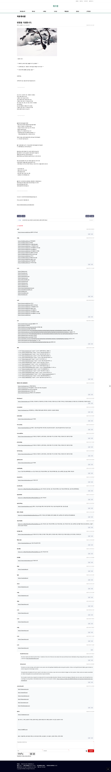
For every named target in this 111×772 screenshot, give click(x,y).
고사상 (55, 11)
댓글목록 (20, 225)
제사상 (33, 11)
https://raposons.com (23, 278)
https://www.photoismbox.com (25, 419)
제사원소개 (22, 11)
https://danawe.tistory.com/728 (25, 335)
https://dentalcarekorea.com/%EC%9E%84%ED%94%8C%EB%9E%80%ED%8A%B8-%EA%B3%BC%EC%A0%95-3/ (43, 332)
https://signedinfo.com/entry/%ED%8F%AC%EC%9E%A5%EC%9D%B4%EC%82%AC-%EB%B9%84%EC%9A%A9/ (43, 338)
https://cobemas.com (23, 283)
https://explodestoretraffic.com (25, 289)
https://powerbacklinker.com (24, 427)
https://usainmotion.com (23, 276)
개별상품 (66, 11)
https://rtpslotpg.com (23, 387)
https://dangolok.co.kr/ (23, 586)
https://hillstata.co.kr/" (27, 375)
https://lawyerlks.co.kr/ (23, 604)
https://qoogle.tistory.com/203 (25, 323)
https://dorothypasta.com (24, 392)
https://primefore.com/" (27, 369)
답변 (92, 216)
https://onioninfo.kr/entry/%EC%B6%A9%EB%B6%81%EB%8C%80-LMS (34, 342)
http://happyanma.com (23, 689)
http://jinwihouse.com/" (27, 355)
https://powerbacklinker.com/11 (25, 506)
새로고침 (34, 754)
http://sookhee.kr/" (26, 364)
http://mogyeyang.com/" (27, 357)
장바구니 (91, 1)
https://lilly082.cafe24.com (24, 241)
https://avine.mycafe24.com (24, 232)
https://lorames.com (22, 273)
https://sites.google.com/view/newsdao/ (27, 340)
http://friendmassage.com (24, 705)
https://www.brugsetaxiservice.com (26, 288)
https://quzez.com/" (26, 359)
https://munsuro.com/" (27, 352)
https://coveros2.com (23, 274)
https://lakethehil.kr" (27, 377)
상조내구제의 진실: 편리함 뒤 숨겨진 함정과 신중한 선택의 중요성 (34, 220)
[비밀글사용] (86, 751)
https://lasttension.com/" (28, 360)
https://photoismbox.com (24, 391)
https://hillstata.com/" (27, 362)
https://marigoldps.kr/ (23, 569)
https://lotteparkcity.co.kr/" (28, 372)
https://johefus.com (22, 291)
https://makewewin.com (23, 714)
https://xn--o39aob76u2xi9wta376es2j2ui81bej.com (29, 489)
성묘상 (77, 11)
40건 (21, 25)
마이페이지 (86, 1)
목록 (88, 216)
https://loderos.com (22, 271)
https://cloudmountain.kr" (28, 374)
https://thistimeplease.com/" (28, 367)
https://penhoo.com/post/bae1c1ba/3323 (27, 327)
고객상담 (88, 11)
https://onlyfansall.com (23, 386)
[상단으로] (108, 769)
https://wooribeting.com (23, 696)
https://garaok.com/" (27, 350)
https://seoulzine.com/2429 (24, 328)
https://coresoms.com (23, 281)
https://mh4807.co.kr (22, 729)
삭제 (24, 216)
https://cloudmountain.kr (48, 374)
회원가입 (81, 1)
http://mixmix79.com (22, 692)
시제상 (44, 11)
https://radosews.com (23, 284)
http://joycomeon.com (23, 702)
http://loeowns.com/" (27, 365)
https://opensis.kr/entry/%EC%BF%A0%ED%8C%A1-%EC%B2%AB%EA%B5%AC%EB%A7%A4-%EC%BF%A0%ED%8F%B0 (45, 333)
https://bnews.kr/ (22, 325)
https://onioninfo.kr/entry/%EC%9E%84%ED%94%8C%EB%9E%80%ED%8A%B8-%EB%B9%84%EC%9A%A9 (42, 330)
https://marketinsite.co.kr (24, 389)
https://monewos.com (23, 286)
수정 (19, 216)
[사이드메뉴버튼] (110, 386)
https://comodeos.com (23, 293)
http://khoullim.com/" (27, 354)
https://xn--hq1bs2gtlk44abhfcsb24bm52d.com (28, 515)
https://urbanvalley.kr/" (27, 370)
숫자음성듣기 (31, 754)
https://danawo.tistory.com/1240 (25, 337)
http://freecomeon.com (23, 699)
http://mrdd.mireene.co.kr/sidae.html (25, 204)
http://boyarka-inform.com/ (32, 658)
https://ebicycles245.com (23, 279)
